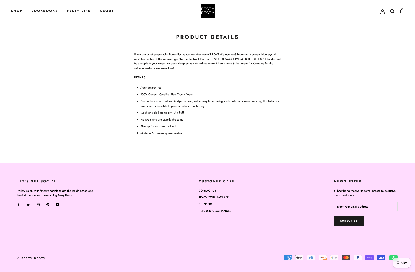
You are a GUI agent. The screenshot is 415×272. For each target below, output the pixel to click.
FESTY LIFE (79, 10)
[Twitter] (28, 204)
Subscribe (349, 220)
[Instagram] (38, 204)
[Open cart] (402, 10)
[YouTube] (57, 204)
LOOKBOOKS (45, 10)
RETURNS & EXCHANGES (215, 211)
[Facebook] (18, 204)
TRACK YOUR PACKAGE (214, 197)
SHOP (16, 10)
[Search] (392, 11)
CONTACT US (207, 190)
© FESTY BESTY (31, 258)
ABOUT (107, 10)
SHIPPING (205, 204)
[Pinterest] (47, 204)
